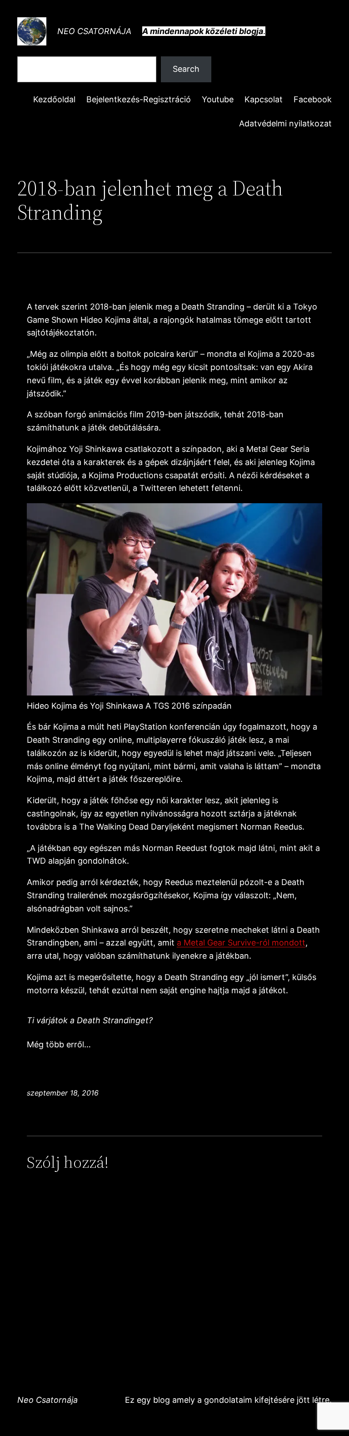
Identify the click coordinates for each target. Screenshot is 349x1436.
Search (186, 69)
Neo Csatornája (94, 31)
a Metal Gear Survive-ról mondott (241, 942)
